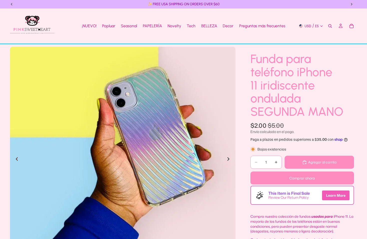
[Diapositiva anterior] (15, 159)
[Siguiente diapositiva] (229, 159)
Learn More (336, 195)
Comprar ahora (302, 178)
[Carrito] (351, 26)
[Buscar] (330, 26)
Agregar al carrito (322, 162)
